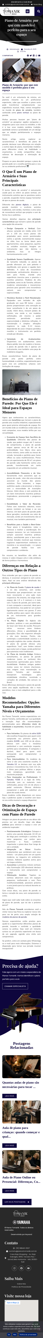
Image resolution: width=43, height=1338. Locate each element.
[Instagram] (14, 1268)
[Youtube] (28, 1268)
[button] (27, 11)
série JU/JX (36, 733)
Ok (9, 1334)
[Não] (39, 1329)
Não (14, 1334)
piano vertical (23, 112)
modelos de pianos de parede (14, 917)
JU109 (16, 741)
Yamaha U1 (12, 764)
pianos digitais (22, 204)
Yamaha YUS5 (13, 779)
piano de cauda (32, 587)
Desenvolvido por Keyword (21, 1234)
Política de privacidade (28, 1334)
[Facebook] (21, 1268)
